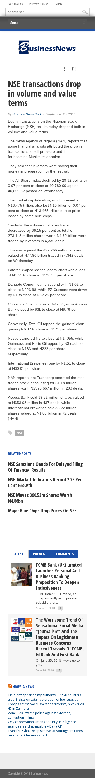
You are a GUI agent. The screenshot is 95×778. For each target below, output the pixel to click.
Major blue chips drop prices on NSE (42, 510)
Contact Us (15, 3)
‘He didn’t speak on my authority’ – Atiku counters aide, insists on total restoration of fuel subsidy (44, 697)
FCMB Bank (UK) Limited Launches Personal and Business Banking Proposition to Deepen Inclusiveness (59, 576)
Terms (58, 3)
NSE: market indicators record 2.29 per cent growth (45, 482)
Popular (40, 553)
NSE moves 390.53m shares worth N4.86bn (40, 498)
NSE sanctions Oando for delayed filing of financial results (45, 467)
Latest (18, 554)
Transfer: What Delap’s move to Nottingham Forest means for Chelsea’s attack (46, 733)
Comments (65, 553)
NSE (19, 433)
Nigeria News (23, 686)
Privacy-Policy (38, 3)
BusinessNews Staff (26, 114)
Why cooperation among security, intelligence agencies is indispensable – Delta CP (42, 724)
